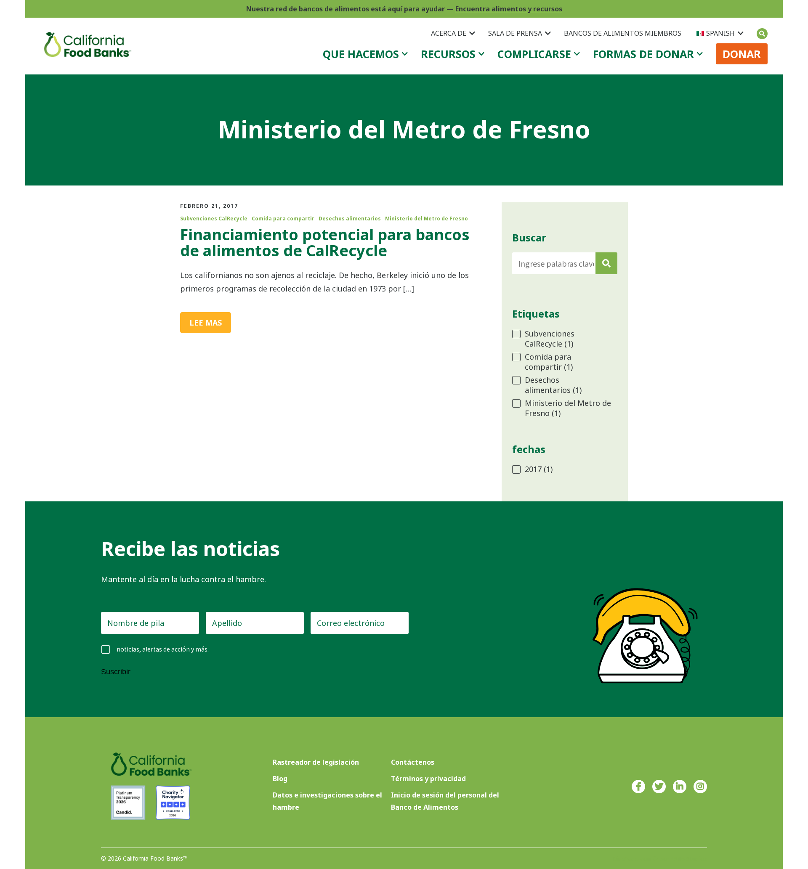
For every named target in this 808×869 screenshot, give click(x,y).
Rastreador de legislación (316, 762)
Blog (280, 778)
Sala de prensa (515, 33)
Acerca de (448, 33)
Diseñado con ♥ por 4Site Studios (660, 859)
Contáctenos (412, 762)
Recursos (448, 54)
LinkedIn (679, 786)
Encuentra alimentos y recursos (508, 8)
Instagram (700, 786)
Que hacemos (361, 54)
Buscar (762, 33)
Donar (742, 54)
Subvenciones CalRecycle (213, 218)
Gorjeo (659, 786)
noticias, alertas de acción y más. (163, 649)
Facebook (638, 786)
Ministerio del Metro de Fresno (426, 218)
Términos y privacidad (428, 778)
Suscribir (115, 672)
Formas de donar (643, 54)
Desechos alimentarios (350, 218)
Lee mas (205, 323)
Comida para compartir (283, 218)
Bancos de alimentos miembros (622, 33)
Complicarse (534, 54)
